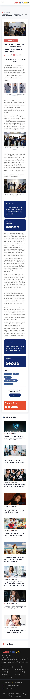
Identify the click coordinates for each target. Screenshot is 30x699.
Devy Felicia (7, 433)
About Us (8, 682)
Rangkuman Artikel (15, 395)
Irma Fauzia (9, 55)
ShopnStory (19, 674)
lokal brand (7, 377)
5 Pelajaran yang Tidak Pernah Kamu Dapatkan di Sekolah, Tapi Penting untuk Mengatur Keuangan (14, 583)
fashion (15, 374)
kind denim (7, 374)
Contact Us (8, 688)
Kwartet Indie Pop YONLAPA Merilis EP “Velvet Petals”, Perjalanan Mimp (15, 485)
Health (4, 672)
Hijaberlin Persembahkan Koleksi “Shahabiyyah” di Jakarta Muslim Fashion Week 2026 (14, 210)
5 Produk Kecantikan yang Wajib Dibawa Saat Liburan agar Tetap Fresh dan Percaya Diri (14, 559)
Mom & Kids (19, 672)
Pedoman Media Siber (12, 685)
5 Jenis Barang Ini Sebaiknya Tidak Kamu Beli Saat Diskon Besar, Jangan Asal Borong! (14, 535)
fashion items (8, 384)
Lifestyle (23, 454)
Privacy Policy (18, 682)
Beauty (23, 551)
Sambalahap (6, 677)
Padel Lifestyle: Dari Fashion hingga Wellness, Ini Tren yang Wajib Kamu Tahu (15, 348)
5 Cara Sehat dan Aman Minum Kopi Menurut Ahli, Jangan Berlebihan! (15, 607)
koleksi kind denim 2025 (10, 380)
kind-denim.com (9, 255)
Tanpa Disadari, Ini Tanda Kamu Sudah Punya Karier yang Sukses (14, 461)
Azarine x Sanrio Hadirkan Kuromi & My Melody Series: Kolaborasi (14, 631)
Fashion (8, 12)
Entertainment (21, 478)
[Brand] (21, 2)
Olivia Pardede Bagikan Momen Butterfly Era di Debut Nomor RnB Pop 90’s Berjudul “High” (14, 511)
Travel (4, 674)
